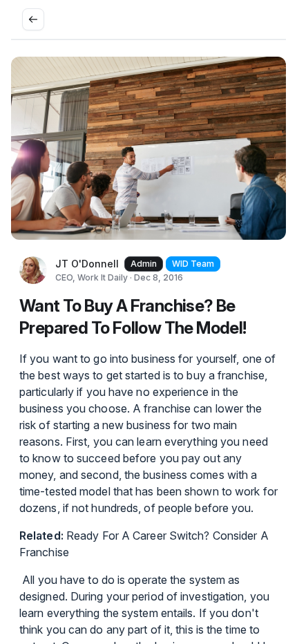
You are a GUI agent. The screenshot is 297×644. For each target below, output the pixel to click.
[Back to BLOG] (33, 19)
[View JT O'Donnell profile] (33, 270)
